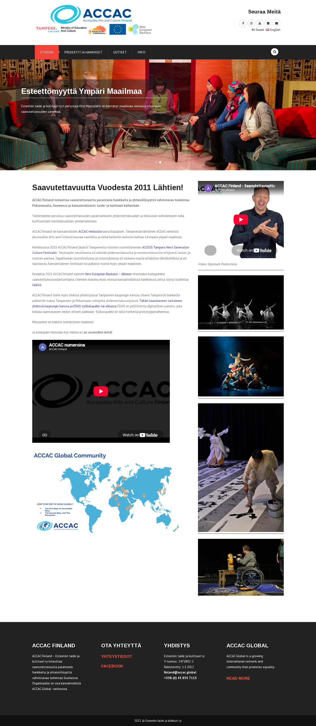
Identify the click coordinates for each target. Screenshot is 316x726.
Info (141, 52)
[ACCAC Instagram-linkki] (251, 23)
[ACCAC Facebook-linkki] (243, 23)
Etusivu (46, 52)
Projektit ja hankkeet (83, 52)
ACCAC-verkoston (90, 231)
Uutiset (120, 52)
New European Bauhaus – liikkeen (108, 274)
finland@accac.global (180, 672)
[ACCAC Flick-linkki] (268, 23)
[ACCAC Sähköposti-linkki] (276, 23)
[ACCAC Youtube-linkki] (260, 23)
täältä (36, 285)
